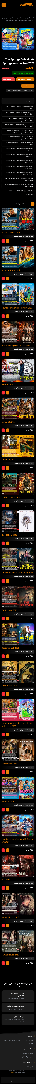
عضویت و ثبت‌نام (28, 1057)
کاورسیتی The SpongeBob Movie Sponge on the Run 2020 (19, 180)
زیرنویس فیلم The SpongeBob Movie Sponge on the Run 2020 (18, 126)
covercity (30, 191)
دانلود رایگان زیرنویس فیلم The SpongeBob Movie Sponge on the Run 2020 (19, 132)
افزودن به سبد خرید (24, 79)
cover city (20, 191)
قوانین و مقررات (28, 1053)
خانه (33, 18)
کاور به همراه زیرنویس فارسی (10, 18)
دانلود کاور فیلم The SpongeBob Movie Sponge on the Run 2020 (20, 120)
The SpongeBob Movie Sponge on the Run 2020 (19, 108)
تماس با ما (30, 1067)
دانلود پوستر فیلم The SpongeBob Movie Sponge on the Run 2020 (20, 138)
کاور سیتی (29, 194)
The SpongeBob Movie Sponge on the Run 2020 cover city (19, 174)
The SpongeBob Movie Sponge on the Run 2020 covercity (19, 168)
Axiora (12, 1072)
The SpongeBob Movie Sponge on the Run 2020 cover (19, 156)
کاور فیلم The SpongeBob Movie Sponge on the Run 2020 (19, 114)
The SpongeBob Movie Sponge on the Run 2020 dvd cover (19, 150)
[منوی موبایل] (4, 5)
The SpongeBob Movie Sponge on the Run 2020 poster (19, 162)
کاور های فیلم (26, 18)
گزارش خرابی (6, 68)
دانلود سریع (7, 79)
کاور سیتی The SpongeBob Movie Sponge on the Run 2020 (19, 186)
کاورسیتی (10, 191)
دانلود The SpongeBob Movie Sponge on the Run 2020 (19, 144)
